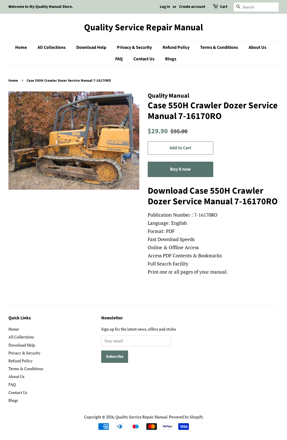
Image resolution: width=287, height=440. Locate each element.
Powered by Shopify (186, 417)
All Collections (52, 47)
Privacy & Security (134, 47)
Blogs (170, 59)
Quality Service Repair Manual (143, 27)
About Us (257, 47)
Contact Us (143, 59)
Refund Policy (176, 47)
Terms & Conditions (219, 47)
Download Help (91, 47)
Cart (223, 7)
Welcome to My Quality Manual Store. (40, 7)
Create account (192, 7)
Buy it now (180, 169)
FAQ (119, 59)
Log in (165, 7)
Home (21, 47)
